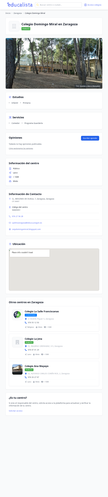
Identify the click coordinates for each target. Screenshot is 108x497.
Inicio (8, 13)
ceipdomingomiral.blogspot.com (26, 229)
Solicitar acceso (15, 411)
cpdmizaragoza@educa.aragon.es (27, 222)
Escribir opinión (90, 138)
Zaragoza (18, 13)
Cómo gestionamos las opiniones (21, 148)
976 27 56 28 (17, 216)
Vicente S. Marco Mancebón (90, 86)
